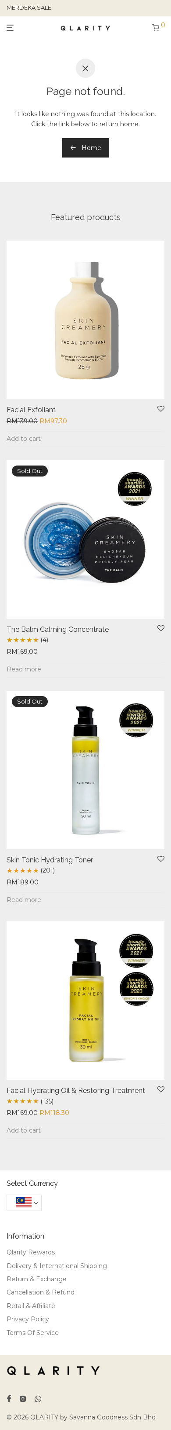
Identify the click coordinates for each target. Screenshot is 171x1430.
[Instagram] (23, 1398)
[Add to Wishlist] (160, 409)
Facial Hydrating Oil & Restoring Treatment (76, 1090)
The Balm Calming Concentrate (58, 629)
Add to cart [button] (24, 439)
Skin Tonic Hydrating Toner (50, 860)
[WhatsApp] (38, 1398)
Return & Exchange (37, 1279)
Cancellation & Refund (41, 1292)
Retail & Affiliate (31, 1306)
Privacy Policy (28, 1319)
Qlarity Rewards (31, 1252)
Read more (24, 669)
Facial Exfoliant (31, 410)
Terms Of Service (33, 1333)
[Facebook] (9, 1398)
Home (90, 148)
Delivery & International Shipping (57, 1266)
